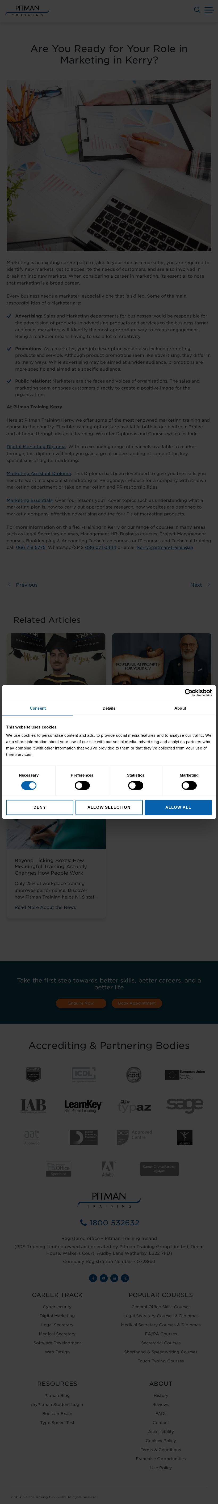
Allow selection (109, 807)
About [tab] (180, 708)
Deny (39, 807)
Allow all (178, 807)
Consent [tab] (38, 708)
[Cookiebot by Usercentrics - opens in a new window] (188, 693)
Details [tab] (109, 708)
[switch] (82, 785)
